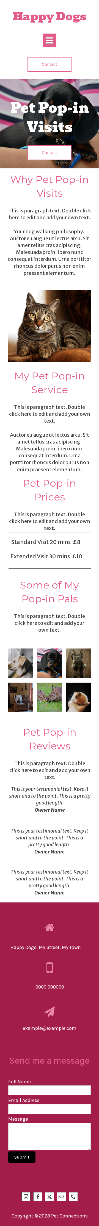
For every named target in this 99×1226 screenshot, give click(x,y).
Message (18, 1119)
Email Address (24, 1100)
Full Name (19, 1082)
